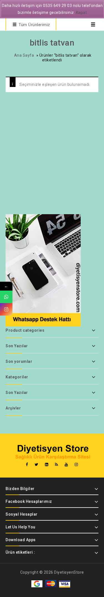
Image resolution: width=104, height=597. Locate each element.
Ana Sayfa (24, 55)
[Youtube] (66, 464)
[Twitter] (36, 464)
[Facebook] (27, 464)
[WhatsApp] (6, 297)
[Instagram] (76, 464)
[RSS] (57, 464)
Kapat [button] (81, 12)
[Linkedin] (47, 464)
